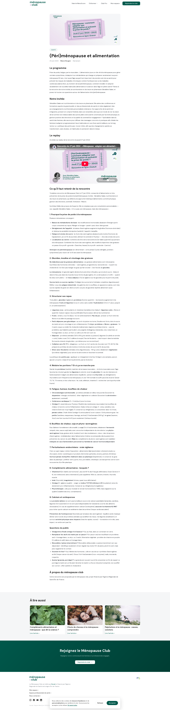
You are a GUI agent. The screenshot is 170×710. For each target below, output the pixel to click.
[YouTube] (37, 700)
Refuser (100, 703)
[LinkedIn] (41, 700)
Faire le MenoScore (78, 3)
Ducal (53, 684)
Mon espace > (34, 690)
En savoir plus (72, 705)
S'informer (93, 3)
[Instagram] (30, 700)
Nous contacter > (35, 696)
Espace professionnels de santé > (40, 693)
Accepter (112, 703)
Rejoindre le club (131, 3)
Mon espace (115, 3)
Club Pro (104, 3)
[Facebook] (34, 700)
